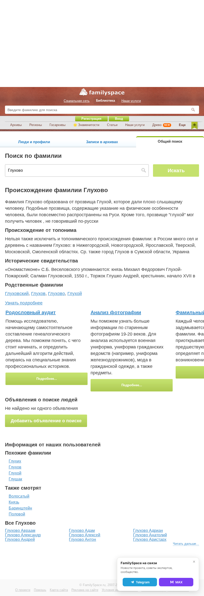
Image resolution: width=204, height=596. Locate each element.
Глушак (15, 479)
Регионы (35, 125)
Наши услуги (135, 125)
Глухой (15, 473)
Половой (17, 514)
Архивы (16, 125)
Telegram (143, 582)
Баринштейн (20, 508)
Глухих (15, 461)
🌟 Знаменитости (86, 125)
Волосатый (19, 496)
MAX (179, 582)
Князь (14, 502)
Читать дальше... (186, 544)
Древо (161, 125)
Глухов (15, 467)
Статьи (112, 125)
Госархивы (57, 125)
